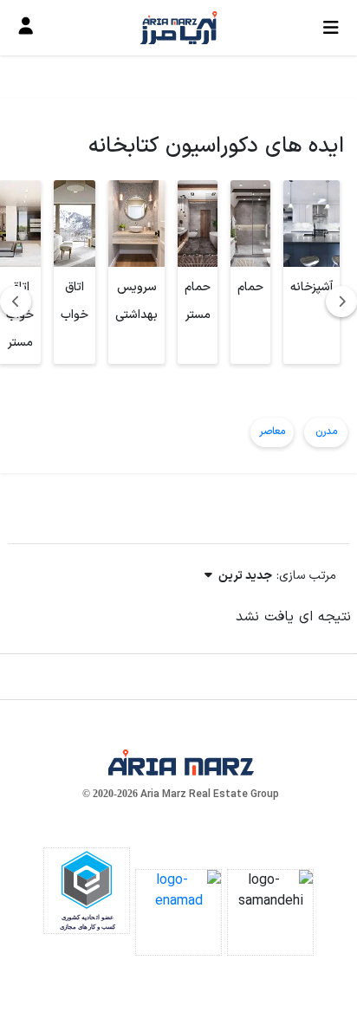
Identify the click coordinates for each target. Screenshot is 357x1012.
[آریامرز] (178, 27)
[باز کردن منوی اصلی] (331, 28)
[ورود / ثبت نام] (26, 28)
